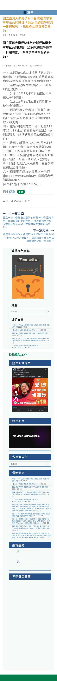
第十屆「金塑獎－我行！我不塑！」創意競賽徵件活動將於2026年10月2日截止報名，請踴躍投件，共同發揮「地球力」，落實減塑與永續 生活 (31, 521)
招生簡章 (9, 191)
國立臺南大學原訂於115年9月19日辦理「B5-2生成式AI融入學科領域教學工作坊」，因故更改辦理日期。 (31, 527)
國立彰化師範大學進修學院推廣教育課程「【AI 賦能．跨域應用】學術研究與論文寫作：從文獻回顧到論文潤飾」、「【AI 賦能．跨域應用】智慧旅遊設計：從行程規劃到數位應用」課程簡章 (31, 507)
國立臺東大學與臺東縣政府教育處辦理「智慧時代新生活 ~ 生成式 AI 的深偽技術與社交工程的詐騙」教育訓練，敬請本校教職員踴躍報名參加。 (31, 535)
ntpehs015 (38, 65)
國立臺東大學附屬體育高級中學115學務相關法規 (30, 333)
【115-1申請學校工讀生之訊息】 (24, 330)
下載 (20, 192)
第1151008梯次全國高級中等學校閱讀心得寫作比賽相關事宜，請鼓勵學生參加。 (31, 515)
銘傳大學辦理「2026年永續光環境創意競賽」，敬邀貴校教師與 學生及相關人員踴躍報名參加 (31, 339)
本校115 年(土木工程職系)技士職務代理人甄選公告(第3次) (31, 326)
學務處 (8, 65)
